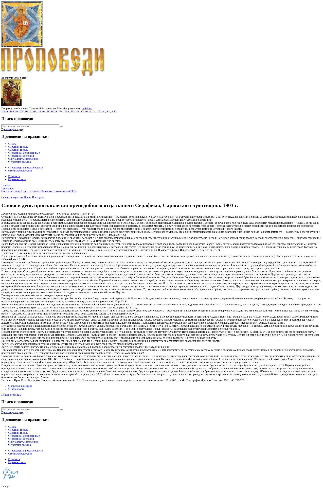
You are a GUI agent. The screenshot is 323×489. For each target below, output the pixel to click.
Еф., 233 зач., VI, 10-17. (78, 111)
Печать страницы (11, 394)
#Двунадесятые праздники (23, 158)
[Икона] (11, 105)
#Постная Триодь (18, 146)
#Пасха (12, 143)
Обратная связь (17, 179)
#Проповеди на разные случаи (25, 167)
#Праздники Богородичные (24, 152)
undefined (87, 108)
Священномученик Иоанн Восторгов (22, 197)
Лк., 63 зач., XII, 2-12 (104, 111)
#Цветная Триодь (18, 149)
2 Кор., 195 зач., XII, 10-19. (16, 111)
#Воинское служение (20, 170)
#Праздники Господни (21, 155)
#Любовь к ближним (20, 386)
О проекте (14, 176)
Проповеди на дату (12, 129)
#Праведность (16, 389)
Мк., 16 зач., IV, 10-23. (45, 111)
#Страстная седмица (19, 161)
